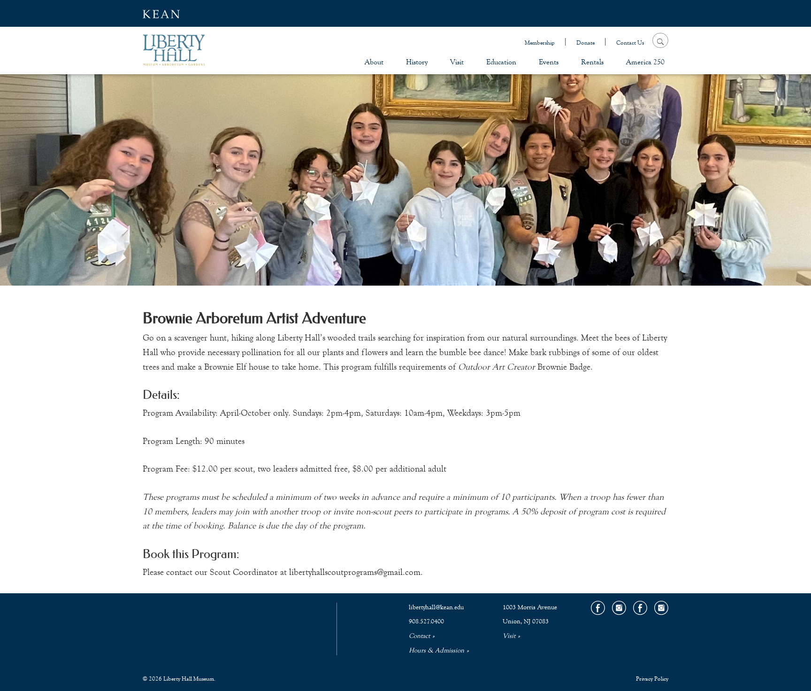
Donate (585, 43)
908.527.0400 (426, 621)
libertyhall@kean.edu (436, 607)
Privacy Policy (652, 679)
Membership (540, 43)
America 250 (645, 62)
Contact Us (630, 43)
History (417, 62)
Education (501, 62)
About (374, 62)
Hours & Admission (436, 650)
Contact (419, 636)
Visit (457, 62)
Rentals (592, 62)
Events (549, 62)
